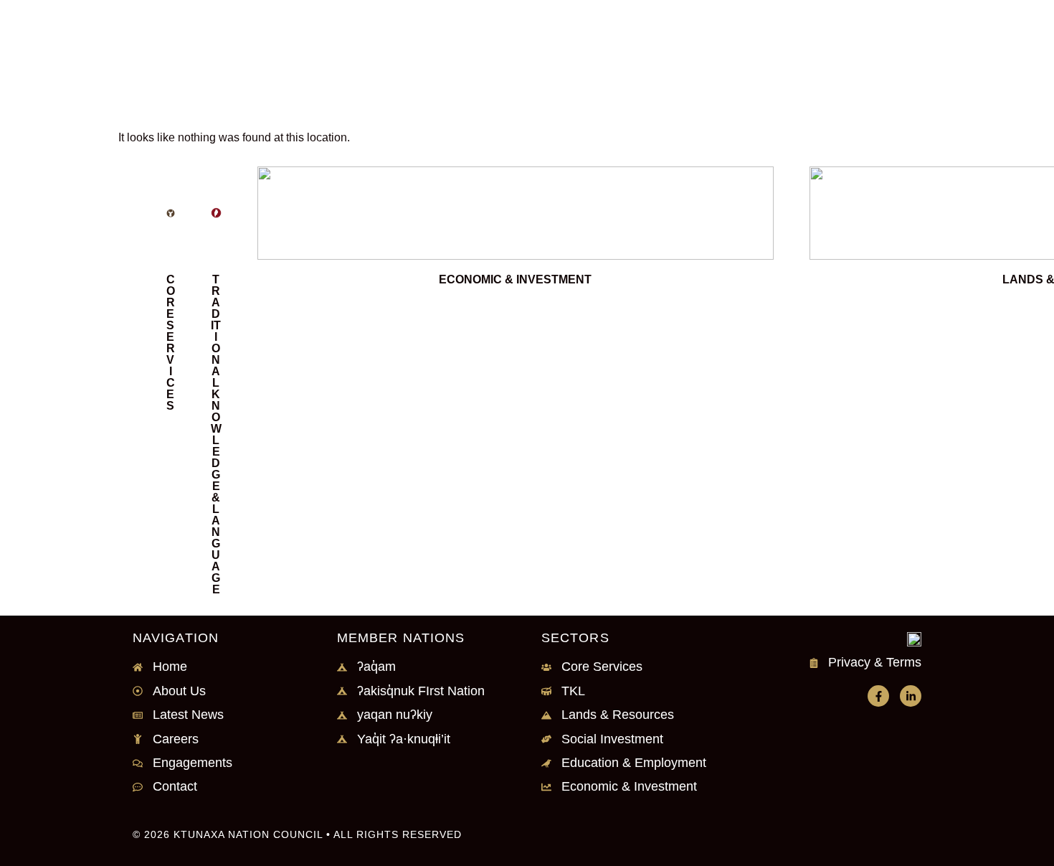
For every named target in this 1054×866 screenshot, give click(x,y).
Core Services (170, 342)
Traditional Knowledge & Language (216, 434)
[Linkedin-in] (910, 696)
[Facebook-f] (878, 696)
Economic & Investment (515, 279)
